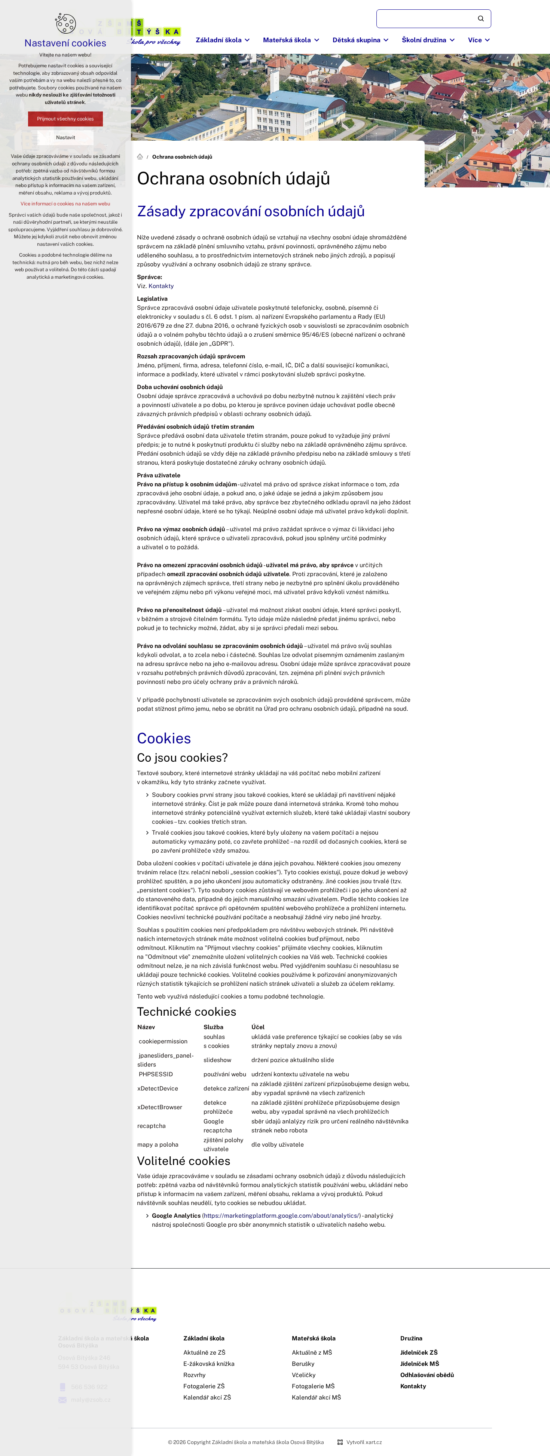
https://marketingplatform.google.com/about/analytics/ (281, 1215)
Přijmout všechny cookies (65, 119)
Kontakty (161, 286)
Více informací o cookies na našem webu (65, 204)
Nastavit (65, 137)
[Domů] (142, 156)
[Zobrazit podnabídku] (247, 40)
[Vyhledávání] (433, 18)
